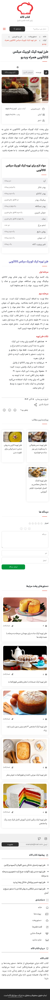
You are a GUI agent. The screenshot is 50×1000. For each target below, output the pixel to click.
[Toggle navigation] (4, 29)
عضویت (10, 844)
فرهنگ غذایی (35, 933)
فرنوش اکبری (28, 72)
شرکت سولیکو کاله (15, 995)
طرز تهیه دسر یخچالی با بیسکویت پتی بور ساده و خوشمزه (38, 448)
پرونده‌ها (37, 914)
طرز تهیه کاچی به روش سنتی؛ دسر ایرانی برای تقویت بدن (13, 448)
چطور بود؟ (24, 410)
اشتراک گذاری (43, 404)
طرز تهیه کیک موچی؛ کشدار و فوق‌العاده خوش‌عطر (26, 775)
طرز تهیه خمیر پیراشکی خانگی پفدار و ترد (29, 882)
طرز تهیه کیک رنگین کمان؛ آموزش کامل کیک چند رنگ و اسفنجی (25, 821)
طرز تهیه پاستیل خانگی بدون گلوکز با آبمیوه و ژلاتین (24, 865)
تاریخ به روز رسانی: (41, 399)
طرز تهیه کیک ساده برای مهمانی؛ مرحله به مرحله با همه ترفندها (26, 635)
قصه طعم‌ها (37, 926)
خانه (44, 36)
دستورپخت (32, 36)
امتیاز (46, 523)
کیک (44, 40)
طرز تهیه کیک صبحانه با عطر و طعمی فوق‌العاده (27, 682)
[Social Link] (39, 838)
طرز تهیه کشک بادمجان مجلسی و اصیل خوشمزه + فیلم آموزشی (38, 486)
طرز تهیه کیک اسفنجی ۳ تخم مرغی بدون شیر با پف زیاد (27, 728)
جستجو (18, 29)
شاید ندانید (36, 940)
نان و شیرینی (17, 36)
